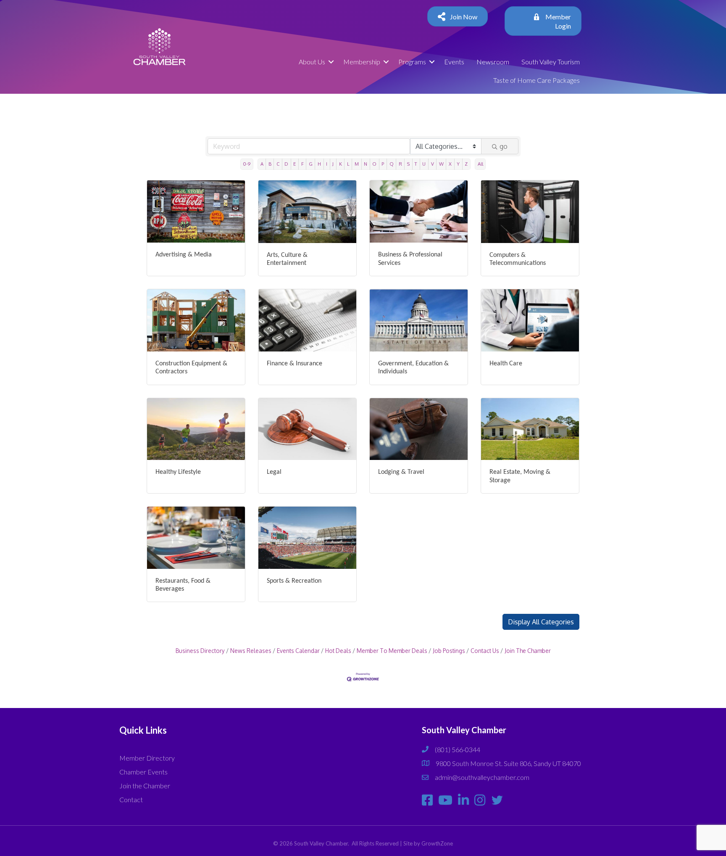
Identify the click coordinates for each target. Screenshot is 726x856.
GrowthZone (437, 843)
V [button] (432, 164)
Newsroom (492, 62)
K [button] (340, 164)
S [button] (408, 164)
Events (454, 62)
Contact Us (485, 650)
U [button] (424, 164)
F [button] (302, 164)
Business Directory (200, 650)
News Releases (250, 650)
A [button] (261, 164)
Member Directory (147, 758)
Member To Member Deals (392, 650)
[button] (540, 622)
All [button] (480, 164)
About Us (312, 62)
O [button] (374, 164)
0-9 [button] (246, 164)
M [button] (357, 164)
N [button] (365, 164)
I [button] (326, 164)
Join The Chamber (528, 650)
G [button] (311, 164)
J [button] (333, 164)
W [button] (441, 164)
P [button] (382, 164)
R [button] (400, 164)
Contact (131, 799)
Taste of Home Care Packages (536, 80)
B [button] (269, 164)
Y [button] (458, 164)
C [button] (277, 164)
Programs (412, 62)
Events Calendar (298, 650)
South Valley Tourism (550, 62)
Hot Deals (338, 650)
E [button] (294, 164)
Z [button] (466, 164)
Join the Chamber (144, 786)
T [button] (416, 164)
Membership (361, 62)
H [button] (319, 164)
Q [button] (391, 164)
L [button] (348, 164)
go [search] (504, 146)
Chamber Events (143, 772)
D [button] (286, 164)
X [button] (450, 164)
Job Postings (449, 650)
